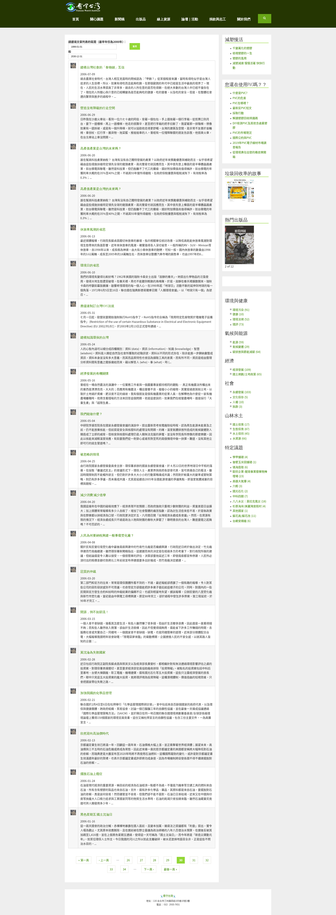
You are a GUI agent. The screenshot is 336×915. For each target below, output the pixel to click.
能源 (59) (238, 342)
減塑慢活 (234, 39)
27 (141, 860)
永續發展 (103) (242, 392)
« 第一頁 (83, 860)
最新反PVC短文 (242, 108)
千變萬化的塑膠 (242, 48)
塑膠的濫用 (240, 58)
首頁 (75, 19)
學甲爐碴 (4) (240, 457)
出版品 (141, 19)
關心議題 (96, 19)
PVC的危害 (239, 98)
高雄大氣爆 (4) (242, 481)
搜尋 (267, 19)
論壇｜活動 (189, 19)
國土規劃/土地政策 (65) (247, 374)
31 (193, 860)
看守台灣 (168, 895)
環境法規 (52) (241, 319)
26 (128, 860)
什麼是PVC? (240, 93)
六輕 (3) (237, 486)
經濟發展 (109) (242, 369)
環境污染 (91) (241, 310)
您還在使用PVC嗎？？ (246, 84)
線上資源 (163, 19)
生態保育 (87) (241, 429)
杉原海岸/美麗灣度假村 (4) (249, 506)
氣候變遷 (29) (241, 347)
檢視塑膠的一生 (242, 53)
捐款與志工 (217, 19)
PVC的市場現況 (242, 132)
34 (124, 869)
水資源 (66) (240, 438)
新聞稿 (120, 19)
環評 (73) (238, 324)
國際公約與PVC (242, 137)
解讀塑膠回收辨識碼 (245, 118)
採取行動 (238, 113)
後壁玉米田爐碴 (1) (244, 462)
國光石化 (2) (240, 491)
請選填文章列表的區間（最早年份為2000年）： (97, 42)
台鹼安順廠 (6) (242, 521)
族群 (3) (237, 406)
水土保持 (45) (241, 433)
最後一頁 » (170, 869)
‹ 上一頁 (104, 860)
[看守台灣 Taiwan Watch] (83, 10)
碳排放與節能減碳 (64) (247, 352)
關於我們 (243, 19)
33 (111, 869)
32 (207, 860)
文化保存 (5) (240, 397)
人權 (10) (238, 402)
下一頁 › (149, 869)
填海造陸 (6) (240, 467)
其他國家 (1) (240, 511)
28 (154, 860)
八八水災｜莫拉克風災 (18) (249, 501)
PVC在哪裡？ (241, 103)
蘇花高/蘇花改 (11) (244, 516)
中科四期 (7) (240, 496)
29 (167, 860)
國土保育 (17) (241, 424)
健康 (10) (238, 314)
